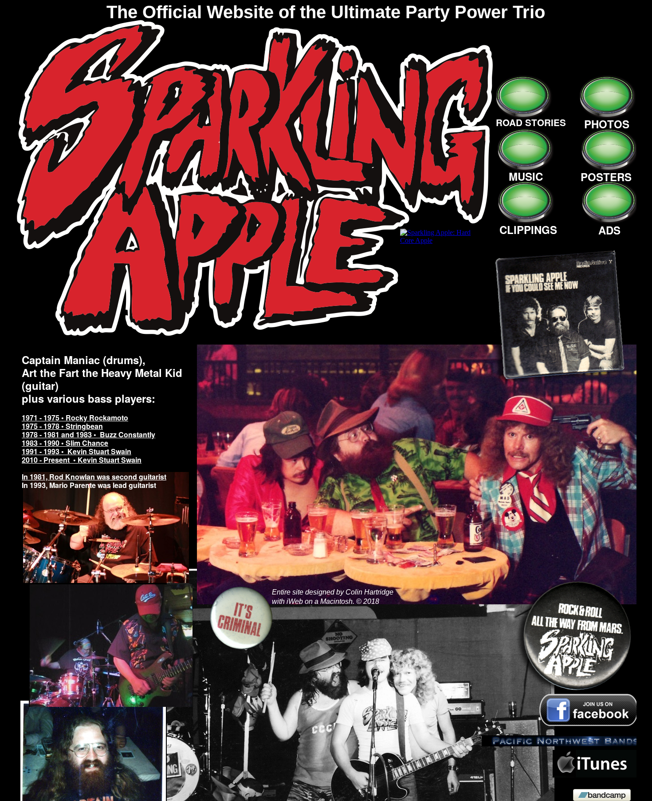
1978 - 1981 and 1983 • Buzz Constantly (88, 434)
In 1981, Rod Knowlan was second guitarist (94, 477)
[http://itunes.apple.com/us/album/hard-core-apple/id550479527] (595, 775)
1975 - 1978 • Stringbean (62, 426)
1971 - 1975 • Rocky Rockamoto (75, 417)
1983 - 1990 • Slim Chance (65, 443)
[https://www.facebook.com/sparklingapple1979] (587, 725)
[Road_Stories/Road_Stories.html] (422, 602)
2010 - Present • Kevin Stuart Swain (81, 460)
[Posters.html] (609, 167)
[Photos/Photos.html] (607, 114)
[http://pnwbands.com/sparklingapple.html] (561, 744)
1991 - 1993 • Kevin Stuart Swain (76, 451)
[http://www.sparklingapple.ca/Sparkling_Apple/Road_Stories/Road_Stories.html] (255, 333)
